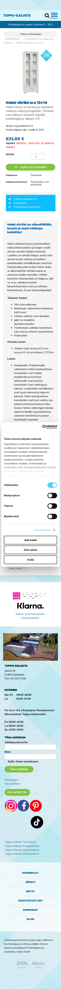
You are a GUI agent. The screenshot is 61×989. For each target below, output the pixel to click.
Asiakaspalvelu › (30, 617)
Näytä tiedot (42, 530)
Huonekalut (30, 873)
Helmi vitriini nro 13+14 (29, 42)
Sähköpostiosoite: (16, 742)
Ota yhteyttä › (17, 792)
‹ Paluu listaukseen (30, 34)
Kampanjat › (12, 779)
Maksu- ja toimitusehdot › (31, 614)
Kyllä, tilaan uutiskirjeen (23, 761)
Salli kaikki (30, 540)
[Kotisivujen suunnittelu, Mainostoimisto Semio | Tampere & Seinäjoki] (23, 967)
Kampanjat (30, 910)
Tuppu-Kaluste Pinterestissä (21, 853)
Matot (30, 891)
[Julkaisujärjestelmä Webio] (37, 967)
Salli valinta (30, 549)
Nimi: (8, 751)
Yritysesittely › (13, 783)
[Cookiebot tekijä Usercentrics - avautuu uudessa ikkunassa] (43, 427)
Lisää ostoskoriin (32, 167)
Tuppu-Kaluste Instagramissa (22, 846)
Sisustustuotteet (30, 900)
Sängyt (31, 882)
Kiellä (30, 559)
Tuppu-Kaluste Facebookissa (22, 849)
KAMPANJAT (12, 38)
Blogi (30, 919)
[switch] (52, 495)
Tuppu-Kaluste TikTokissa (20, 842)
